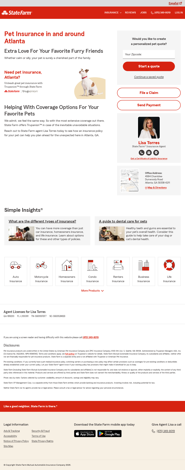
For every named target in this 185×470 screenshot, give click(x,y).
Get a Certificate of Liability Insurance (149, 158)
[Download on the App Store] (85, 433)
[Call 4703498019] (142, 153)
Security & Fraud (41, 431)
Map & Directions (157, 187)
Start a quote (149, 66)
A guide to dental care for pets (123, 221)
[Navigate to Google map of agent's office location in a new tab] (156, 153)
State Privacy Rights (42, 441)
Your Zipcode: (133, 54)
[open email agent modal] (149, 153)
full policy (69, 354)
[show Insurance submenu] (120, 12)
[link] (17, 12)
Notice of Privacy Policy (16, 441)
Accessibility (10, 436)
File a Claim (149, 93)
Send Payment (149, 105)
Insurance (111, 12)
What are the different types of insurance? (42, 221)
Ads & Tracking (12, 431)
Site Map (8, 446)
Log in (179, 12)
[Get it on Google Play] (109, 433)
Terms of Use (39, 436)
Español (173, 3)
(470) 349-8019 (162, 12)
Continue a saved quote (149, 76)
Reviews (130, 12)
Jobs (143, 12)
